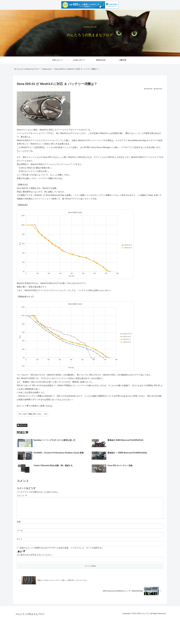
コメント (22, 495)
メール (20, 530)
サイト (20, 539)
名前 (19, 522)
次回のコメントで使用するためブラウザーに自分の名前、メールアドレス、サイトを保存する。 (61, 548)
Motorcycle (23, 425)
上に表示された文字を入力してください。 (35, 555)
